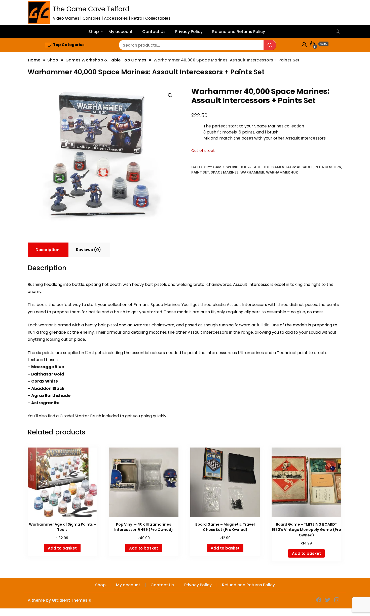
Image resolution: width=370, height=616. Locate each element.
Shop (93, 32)
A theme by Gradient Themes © (60, 600)
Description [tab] (47, 250)
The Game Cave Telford (91, 9)
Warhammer (252, 172)
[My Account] (304, 44)
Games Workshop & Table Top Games (248, 166)
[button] (170, 95)
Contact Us (154, 32)
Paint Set (200, 172)
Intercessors (328, 166)
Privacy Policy (189, 32)
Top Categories (69, 44)
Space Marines (225, 172)
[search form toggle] (337, 31)
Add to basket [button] (62, 548)
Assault (305, 166)
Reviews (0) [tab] (88, 250)
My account (120, 32)
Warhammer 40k (282, 172)
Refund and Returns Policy (238, 32)
